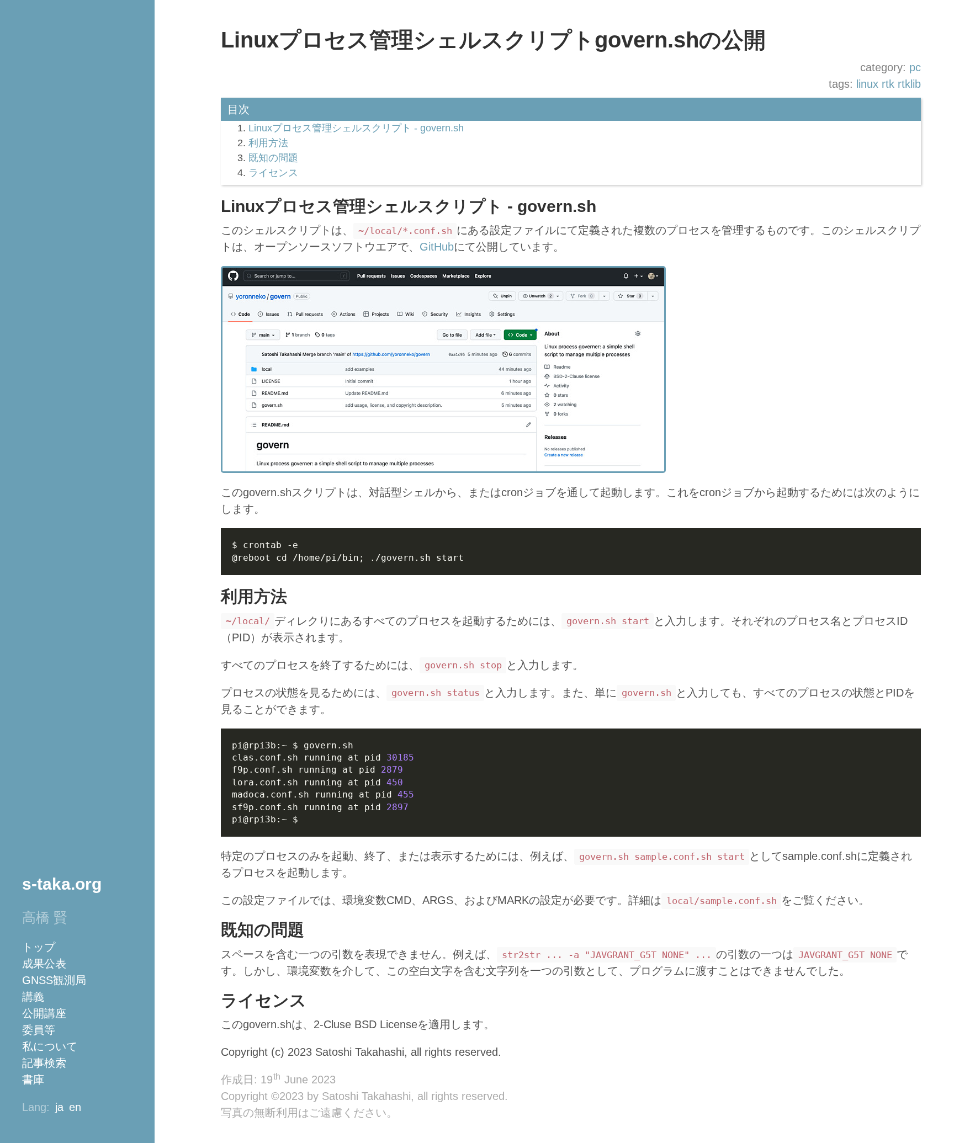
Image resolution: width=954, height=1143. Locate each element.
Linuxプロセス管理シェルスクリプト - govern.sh (356, 128)
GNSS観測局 (54, 980)
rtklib (909, 84)
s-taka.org (62, 884)
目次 (238, 109)
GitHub (437, 247)
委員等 (38, 1030)
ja (59, 1107)
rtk (888, 84)
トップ (38, 947)
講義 (33, 997)
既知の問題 (273, 157)
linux (867, 84)
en (75, 1107)
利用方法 (268, 142)
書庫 (33, 1079)
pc (915, 67)
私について (49, 1046)
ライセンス (273, 172)
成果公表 (44, 964)
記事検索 (44, 1063)
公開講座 (44, 1013)
